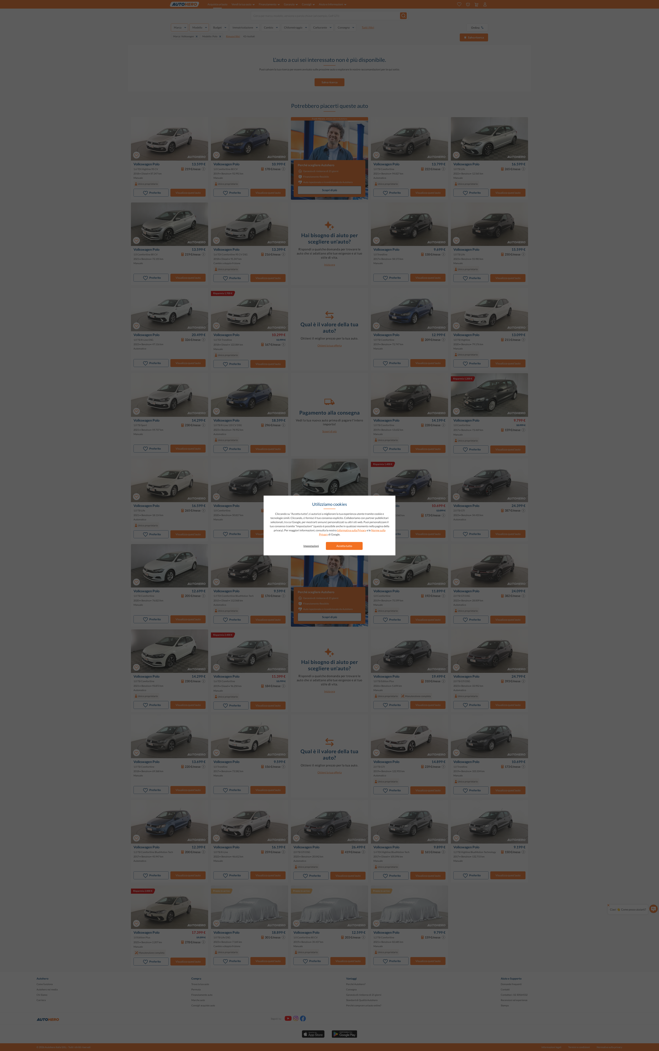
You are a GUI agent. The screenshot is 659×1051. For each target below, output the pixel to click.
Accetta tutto (344, 545)
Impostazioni (311, 545)
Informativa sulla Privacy (351, 530)
